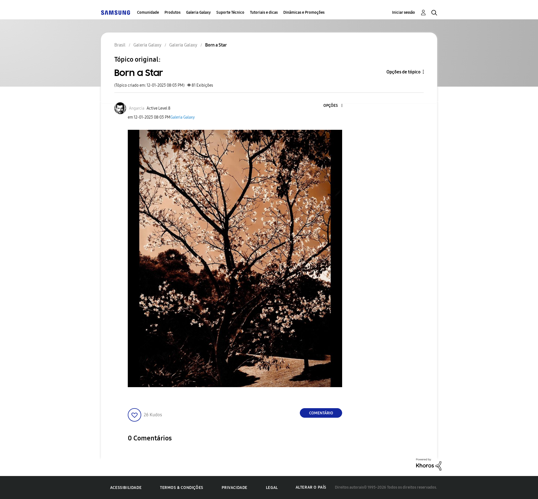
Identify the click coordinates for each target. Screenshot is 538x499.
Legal (272, 487)
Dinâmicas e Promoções (303, 12)
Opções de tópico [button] (403, 72)
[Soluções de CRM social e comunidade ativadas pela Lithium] (428, 464)
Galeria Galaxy (198, 12)
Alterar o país (311, 487)
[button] (332, 105)
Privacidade (234, 487)
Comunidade (148, 12)
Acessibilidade (126, 487)
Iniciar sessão (403, 12)
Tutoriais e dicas (264, 12)
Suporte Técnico (230, 12)
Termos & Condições (181, 487)
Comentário (321, 413)
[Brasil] (115, 12)
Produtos (172, 12)
